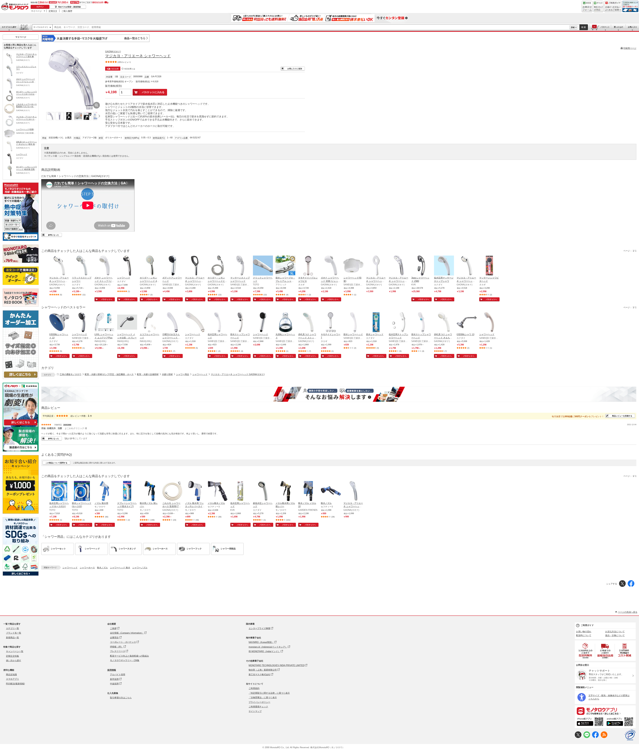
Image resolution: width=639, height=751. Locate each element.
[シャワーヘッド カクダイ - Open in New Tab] (195, 322)
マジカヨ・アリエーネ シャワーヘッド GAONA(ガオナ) (238, 374)
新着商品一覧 (12, 637)
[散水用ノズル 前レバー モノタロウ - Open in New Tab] (150, 491)
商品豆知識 (11, 674)
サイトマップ (255, 711)
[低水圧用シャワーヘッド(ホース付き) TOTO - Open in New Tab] (59, 491)
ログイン (40, 7)
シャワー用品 (182, 374)
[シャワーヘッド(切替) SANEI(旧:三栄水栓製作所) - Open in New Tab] (353, 266)
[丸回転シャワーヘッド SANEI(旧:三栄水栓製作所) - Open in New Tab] (286, 322)
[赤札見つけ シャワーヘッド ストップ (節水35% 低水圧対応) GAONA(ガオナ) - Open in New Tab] (308, 322)
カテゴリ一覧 (12, 628)
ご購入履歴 (66, 11)
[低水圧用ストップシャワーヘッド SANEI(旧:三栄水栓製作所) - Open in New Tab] (399, 322)
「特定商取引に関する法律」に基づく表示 (269, 693)
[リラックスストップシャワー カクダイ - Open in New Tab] (82, 266)
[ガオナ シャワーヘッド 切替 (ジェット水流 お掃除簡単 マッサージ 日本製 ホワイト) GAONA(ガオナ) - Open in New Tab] (331, 266)
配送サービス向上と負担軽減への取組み (129, 656)
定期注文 (53, 11)
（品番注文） (24, 27)
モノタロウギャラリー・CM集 (124, 660)
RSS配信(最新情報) (15, 683)
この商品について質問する (56, 463)
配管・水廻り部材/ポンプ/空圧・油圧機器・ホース (109, 374)
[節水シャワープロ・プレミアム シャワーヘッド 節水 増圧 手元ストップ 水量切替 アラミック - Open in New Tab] (286, 266)
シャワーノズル (139, 567)
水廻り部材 (167, 374)
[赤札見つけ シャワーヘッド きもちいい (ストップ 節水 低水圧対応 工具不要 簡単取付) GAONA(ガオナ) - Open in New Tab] (444, 322)
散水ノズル (102, 567)
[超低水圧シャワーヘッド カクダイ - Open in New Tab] (263, 491)
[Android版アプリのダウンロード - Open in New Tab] (620, 722)
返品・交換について (615, 635)
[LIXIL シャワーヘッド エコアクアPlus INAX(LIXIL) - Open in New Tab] (104, 322)
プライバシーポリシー (259, 702)
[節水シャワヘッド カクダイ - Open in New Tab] (376, 322)
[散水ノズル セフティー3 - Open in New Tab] (331, 491)
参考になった (53, 235)
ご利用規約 (254, 688)
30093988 (67, 425)
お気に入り (632, 27)
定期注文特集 (12, 656)
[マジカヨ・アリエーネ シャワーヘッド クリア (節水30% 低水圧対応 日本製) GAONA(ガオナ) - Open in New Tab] (353, 491)
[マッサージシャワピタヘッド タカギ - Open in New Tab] (489, 266)
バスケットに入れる (153, 92)
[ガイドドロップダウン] (613, 8)
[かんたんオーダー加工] (21, 378)
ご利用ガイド (587, 625)
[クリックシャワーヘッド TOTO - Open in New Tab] (263, 266)
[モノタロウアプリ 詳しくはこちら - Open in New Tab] (605, 710)
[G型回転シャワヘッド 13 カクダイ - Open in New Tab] (59, 322)
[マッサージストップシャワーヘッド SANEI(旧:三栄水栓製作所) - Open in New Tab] (240, 266)
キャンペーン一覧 (14, 651)
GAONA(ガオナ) (113, 51)
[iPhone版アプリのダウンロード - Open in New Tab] (590, 722)
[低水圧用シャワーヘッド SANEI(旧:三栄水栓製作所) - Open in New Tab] (218, 322)
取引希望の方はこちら (121, 697)
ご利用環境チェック (258, 706)
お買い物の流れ (583, 631)
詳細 (573, 27)
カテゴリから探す (9, 27)
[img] (16, 7)
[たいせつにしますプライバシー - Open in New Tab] (630, 735)
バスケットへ (106, 299)
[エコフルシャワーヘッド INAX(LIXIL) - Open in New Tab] (150, 322)
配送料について (583, 635)
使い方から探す (13, 660)
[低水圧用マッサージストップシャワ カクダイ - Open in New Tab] (444, 266)
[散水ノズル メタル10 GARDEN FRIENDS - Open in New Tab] (308, 491)
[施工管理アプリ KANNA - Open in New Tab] (21, 425)
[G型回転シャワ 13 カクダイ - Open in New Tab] (467, 322)
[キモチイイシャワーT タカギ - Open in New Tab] (331, 322)
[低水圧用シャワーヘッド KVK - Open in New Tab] (240, 491)
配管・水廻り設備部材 (148, 374)
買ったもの (618, 27)
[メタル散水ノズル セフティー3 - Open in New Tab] (218, 491)
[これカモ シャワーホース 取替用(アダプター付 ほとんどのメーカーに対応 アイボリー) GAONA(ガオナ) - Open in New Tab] (172, 491)
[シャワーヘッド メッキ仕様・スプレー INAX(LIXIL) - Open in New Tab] (127, 322)
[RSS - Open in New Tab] (604, 737)
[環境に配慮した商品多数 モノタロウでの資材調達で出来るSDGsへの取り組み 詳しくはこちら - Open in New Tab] (21, 574)
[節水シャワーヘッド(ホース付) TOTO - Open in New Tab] (82, 491)
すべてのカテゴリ (40, 27)
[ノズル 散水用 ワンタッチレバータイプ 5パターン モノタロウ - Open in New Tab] (195, 491)
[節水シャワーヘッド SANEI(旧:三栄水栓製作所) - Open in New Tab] (353, 322)
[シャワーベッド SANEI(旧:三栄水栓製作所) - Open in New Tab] (82, 322)
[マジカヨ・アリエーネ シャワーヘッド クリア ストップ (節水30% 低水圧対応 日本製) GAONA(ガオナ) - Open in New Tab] (399, 266)
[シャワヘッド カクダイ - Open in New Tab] (127, 266)
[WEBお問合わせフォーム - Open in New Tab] (587, 6)
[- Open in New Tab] (585, 651)
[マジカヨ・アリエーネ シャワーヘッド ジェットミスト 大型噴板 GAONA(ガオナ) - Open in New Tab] (195, 266)
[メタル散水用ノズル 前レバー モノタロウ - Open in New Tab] (286, 491)
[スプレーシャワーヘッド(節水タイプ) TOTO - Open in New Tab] (127, 491)
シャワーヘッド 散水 (120, 567)
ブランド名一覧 (13, 633)
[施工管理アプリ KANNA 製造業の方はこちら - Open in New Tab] (21, 450)
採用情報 (111, 670)
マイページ (36, 11)
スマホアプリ (12, 679)
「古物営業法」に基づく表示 (263, 697)
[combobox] (311, 27)
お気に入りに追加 (294, 69)
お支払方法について (615, 631)
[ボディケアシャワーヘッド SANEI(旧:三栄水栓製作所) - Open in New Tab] (172, 266)
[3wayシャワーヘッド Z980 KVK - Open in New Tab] (421, 266)
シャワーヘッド (200, 374)
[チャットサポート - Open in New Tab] (598, 6)
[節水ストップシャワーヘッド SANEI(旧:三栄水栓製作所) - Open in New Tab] (240, 322)
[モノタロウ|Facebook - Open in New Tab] (595, 737)
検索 (583, 27)
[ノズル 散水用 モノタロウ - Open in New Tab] (104, 491)
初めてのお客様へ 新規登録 (69, 7)
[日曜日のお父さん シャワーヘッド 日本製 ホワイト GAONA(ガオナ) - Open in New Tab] (172, 322)
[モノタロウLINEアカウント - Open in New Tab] (586, 737)
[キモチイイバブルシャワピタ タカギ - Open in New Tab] (308, 266)
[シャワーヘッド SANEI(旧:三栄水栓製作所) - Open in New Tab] (263, 322)
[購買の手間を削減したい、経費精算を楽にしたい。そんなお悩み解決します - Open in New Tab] (338, 394)
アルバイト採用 (117, 674)
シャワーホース (87, 567)
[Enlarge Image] (96, 105)
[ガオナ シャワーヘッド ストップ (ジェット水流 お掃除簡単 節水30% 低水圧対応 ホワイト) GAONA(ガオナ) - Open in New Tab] (104, 266)
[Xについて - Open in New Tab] (578, 737)
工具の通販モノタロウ (70, 374)
